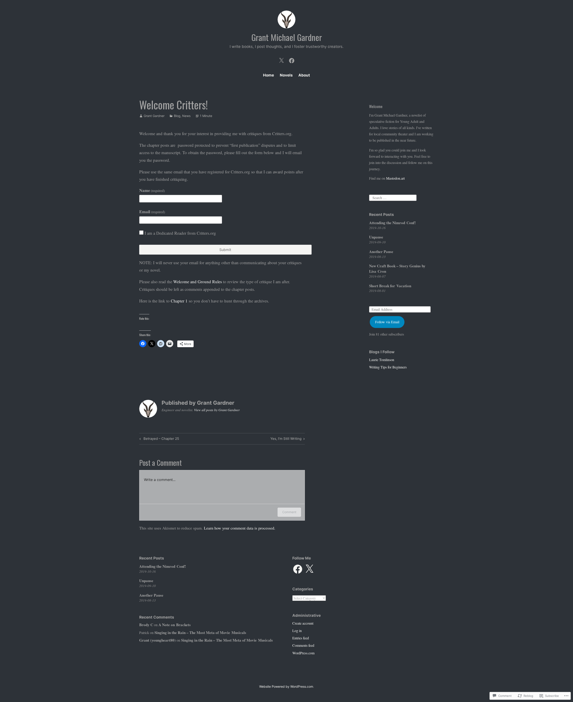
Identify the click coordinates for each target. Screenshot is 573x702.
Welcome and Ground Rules (197, 281)
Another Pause (381, 251)
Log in (297, 630)
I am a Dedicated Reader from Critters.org (180, 233)
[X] (309, 569)
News (186, 116)
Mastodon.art (395, 178)
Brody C (146, 625)
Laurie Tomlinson (381, 359)
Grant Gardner (154, 116)
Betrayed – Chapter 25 (158, 439)
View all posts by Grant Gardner (217, 410)
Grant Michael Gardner (286, 37)
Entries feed (300, 638)
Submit (225, 249)
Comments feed (303, 645)
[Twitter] (281, 59)
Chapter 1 (179, 301)
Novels (286, 75)
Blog (177, 116)
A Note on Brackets (174, 625)
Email (152, 211)
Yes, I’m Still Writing (285, 439)
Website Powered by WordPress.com (286, 686)
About (304, 75)
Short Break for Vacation (390, 286)
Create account (302, 623)
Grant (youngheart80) (157, 640)
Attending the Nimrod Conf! (392, 222)
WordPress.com (303, 653)
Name (152, 190)
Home (268, 75)
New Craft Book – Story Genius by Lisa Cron (397, 268)
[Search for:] (393, 197)
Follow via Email (387, 321)
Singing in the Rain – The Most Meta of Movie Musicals (200, 632)
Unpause (376, 237)
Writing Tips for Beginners (388, 367)
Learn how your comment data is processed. (239, 528)
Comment (289, 512)
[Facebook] (291, 59)
